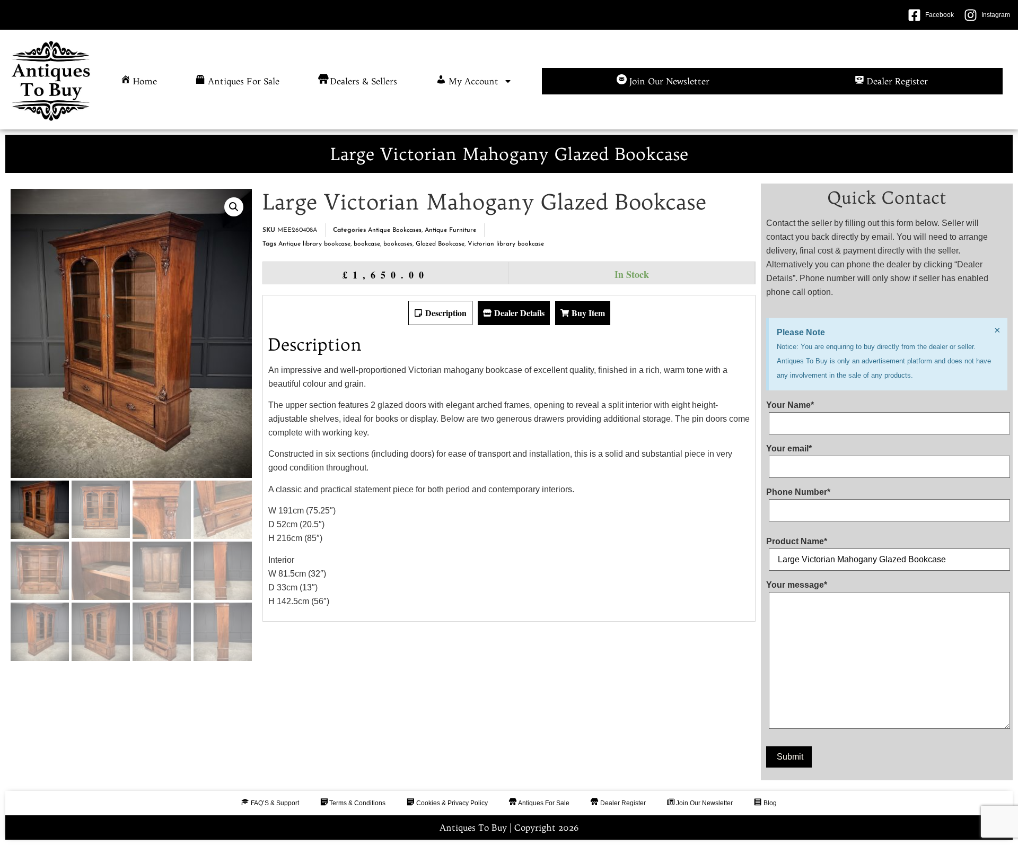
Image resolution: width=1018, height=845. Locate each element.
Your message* (796, 585)
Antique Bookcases (395, 230)
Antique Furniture (450, 230)
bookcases (398, 244)
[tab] (440, 313)
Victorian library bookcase (506, 244)
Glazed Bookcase (440, 244)
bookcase (367, 244)
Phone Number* (798, 492)
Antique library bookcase (314, 244)
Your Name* (790, 405)
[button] (233, 206)
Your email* (789, 449)
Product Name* (796, 541)
